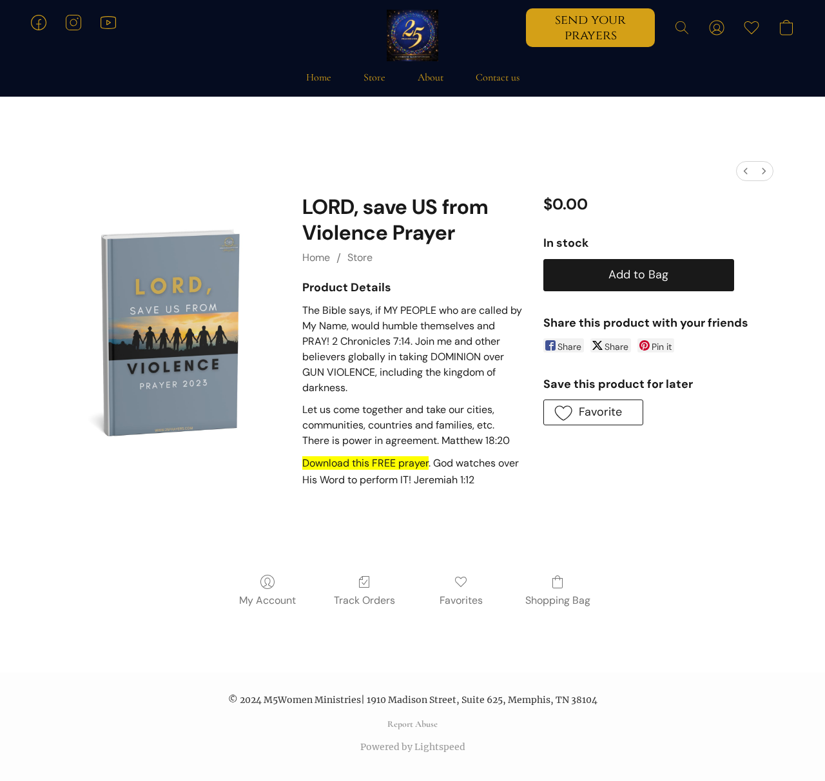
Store (374, 77)
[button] (412, 35)
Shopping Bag (557, 600)
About (430, 77)
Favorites (461, 600)
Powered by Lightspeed (412, 747)
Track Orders (364, 600)
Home (318, 77)
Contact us (497, 77)
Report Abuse (412, 723)
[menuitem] (746, 171)
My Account (267, 600)
